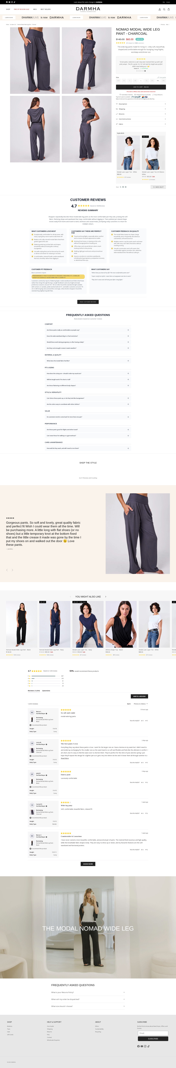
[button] (46, 676)
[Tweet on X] (120, 187)
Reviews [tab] (34, 691)
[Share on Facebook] (123, 187)
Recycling (98, 1032)
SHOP (8, 9)
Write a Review (140, 696)
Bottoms (9, 1026)
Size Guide (50, 1026)
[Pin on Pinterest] (125, 187)
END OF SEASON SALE (21, 9)
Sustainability (99, 1029)
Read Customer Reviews (88, 302)
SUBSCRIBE (153, 1039)
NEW (35, 9)
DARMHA (13, 1062)
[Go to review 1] (137, 71)
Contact (168, 2)
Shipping (49, 1029)
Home (7, 24)
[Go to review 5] (145, 70)
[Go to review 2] (139, 70)
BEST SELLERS (46, 9)
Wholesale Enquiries (53, 1040)
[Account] (159, 9)
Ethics (97, 1026)
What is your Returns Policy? (62, 992)
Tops (8, 1029)
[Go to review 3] (140, 70)
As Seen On (13, 24)
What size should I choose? (62, 1006)
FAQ (164, 2)
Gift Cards (10, 1035)
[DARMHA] (88, 9)
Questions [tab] (46, 691)
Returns (49, 1032)
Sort (129, 704)
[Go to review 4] (143, 70)
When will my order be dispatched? (65, 999)
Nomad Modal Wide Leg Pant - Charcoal (27, 24)
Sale (8, 1032)
